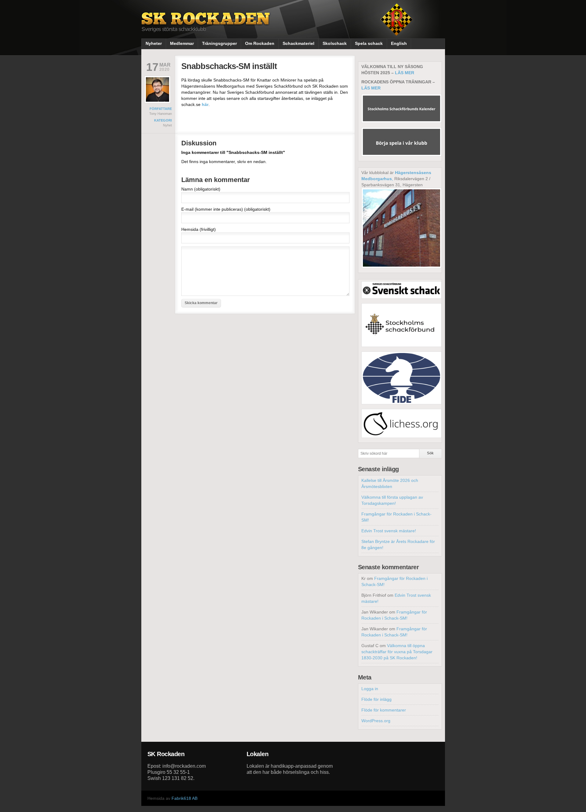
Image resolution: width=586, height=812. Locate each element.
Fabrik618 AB (184, 798)
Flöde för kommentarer (383, 710)
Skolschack (335, 43)
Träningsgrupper (219, 43)
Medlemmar (182, 43)
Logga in (369, 688)
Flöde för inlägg (376, 699)
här (205, 104)
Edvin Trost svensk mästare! (388, 530)
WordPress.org (375, 720)
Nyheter (154, 43)
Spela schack (369, 43)
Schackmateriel (298, 43)
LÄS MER (404, 72)
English (399, 43)
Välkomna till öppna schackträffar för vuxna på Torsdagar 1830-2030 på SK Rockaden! (396, 651)
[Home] (206, 27)
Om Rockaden (259, 43)
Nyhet (167, 125)
